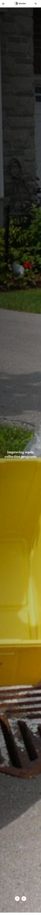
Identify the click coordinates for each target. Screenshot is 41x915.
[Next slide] (23, 898)
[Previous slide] (17, 898)
